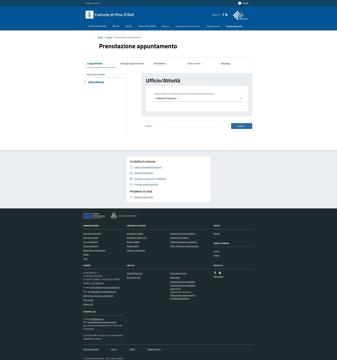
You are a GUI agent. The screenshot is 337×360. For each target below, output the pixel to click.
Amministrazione (97, 26)
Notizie (217, 233)
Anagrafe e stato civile (136, 237)
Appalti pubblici (133, 241)
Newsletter (218, 276)
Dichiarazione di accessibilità (182, 281)
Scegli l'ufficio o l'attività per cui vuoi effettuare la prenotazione (184, 94)
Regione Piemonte (93, 3)
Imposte (165, 26)
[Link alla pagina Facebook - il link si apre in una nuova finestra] (223, 14)
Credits (132, 349)
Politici (86, 254)
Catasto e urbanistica (136, 250)
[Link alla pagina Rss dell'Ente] (220, 272)
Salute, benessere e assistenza (183, 241)
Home (100, 37)
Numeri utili (88, 304)
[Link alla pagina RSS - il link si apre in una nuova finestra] (226, 14)
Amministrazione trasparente (183, 285)
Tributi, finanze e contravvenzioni (184, 246)
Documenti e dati (90, 237)
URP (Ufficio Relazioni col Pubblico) (98, 295)
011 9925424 (97, 283)
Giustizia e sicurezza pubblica (182, 233)
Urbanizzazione (213, 26)
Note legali (175, 277)
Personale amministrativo (94, 250)
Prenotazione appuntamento (182, 295)
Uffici (85, 258)
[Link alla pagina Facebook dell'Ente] (215, 272)
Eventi (216, 255)
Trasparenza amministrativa (187, 26)
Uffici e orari (88, 300)
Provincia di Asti (133, 277)
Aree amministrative (92, 233)
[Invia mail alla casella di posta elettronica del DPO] (97, 319)
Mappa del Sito (154, 349)
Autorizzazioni (133, 246)
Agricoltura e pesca (135, 233)
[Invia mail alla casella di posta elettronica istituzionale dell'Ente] (105, 287)
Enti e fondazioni (90, 241)
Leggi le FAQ (175, 288)
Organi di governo (91, 246)
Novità (115, 26)
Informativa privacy (178, 273)
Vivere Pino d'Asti (147, 26)
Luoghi (216, 251)
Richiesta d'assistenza (179, 298)
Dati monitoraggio (91, 349)
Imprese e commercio (179, 237)
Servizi (128, 26)
